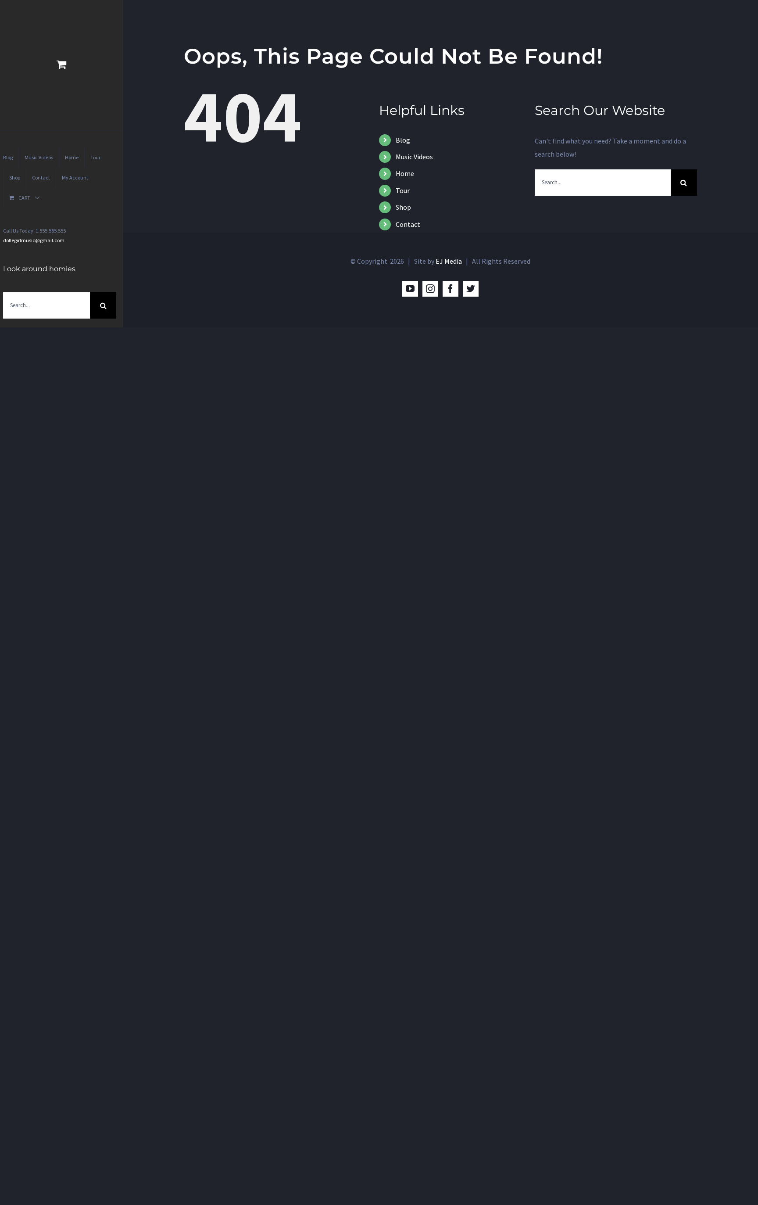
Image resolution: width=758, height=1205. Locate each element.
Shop (403, 207)
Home (405, 173)
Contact (408, 224)
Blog (403, 140)
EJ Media (449, 261)
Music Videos (414, 156)
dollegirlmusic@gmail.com (33, 240)
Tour (403, 190)
